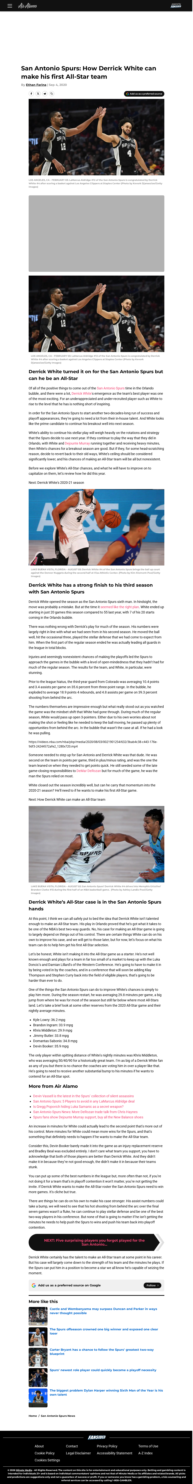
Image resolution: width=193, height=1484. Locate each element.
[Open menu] (10, 5)
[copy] (51, 93)
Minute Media (24, 1470)
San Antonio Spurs (111, 388)
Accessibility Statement (114, 1453)
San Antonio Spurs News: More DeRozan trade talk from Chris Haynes (85, 1112)
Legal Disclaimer (78, 1453)
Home (33, 1416)
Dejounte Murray (77, 443)
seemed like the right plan (119, 607)
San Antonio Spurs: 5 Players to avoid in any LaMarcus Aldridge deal (84, 1101)
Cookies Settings (47, 1460)
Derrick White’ (82, 393)
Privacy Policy (107, 1446)
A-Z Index (145, 1453)
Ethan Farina (36, 85)
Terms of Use (148, 1446)
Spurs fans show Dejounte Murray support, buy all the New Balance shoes (88, 1117)
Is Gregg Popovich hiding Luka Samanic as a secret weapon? (78, 1107)
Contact (72, 1446)
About (39, 1446)
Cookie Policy (45, 1453)
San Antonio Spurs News (58, 1416)
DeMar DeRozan (89, 771)
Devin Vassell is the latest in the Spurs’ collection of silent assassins (83, 1096)
